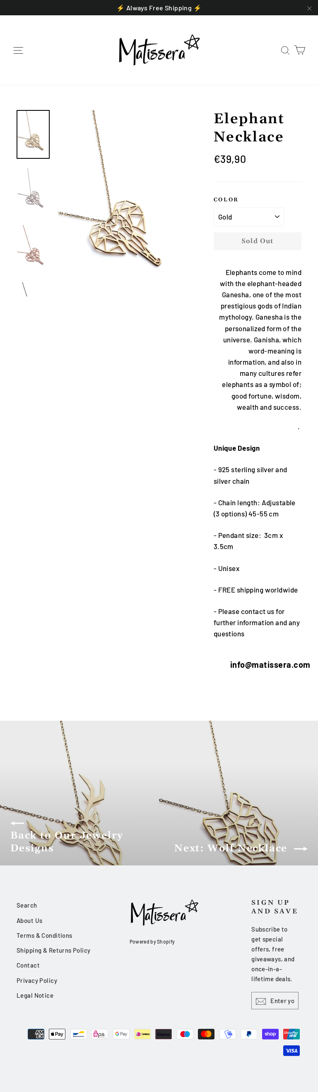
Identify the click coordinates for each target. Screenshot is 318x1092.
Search (27, 905)
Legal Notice (35, 995)
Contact (28, 965)
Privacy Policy (37, 980)
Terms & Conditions (44, 935)
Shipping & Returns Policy (54, 950)
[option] (120, 203)
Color (226, 199)
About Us (29, 920)
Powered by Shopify (152, 941)
